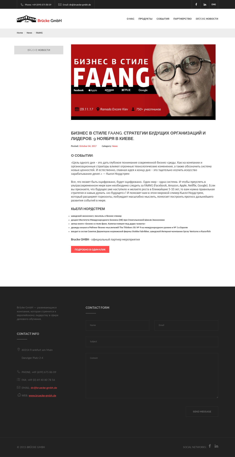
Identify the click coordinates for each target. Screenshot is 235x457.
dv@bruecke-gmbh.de (80, 5)
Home (20, 33)
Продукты (145, 18)
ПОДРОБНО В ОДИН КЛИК (90, 249)
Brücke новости (39, 50)
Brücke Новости (207, 18)
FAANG (39, 33)
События (163, 18)
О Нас (130, 18)
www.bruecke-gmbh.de (42, 395)
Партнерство (182, 18)
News (29, 33)
